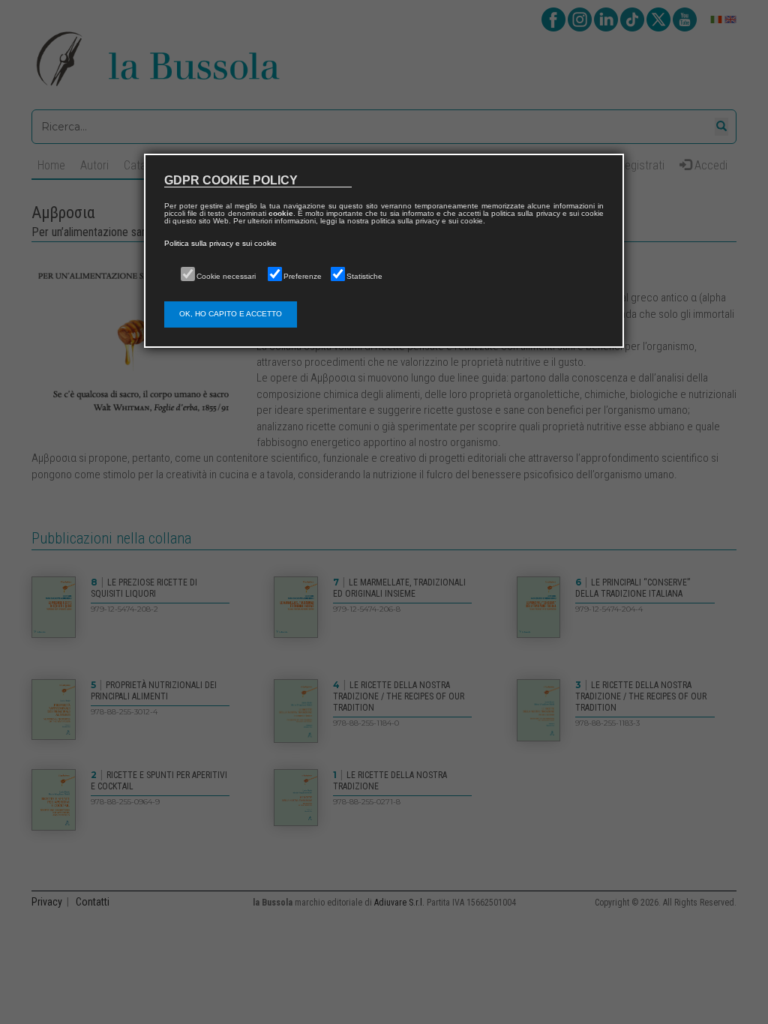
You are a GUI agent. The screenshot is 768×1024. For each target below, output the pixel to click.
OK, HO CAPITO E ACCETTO (230, 314)
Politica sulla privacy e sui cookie (220, 243)
